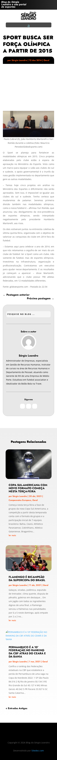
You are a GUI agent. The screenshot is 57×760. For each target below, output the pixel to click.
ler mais (12, 535)
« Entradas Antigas (16, 708)
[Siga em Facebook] (47, 5)
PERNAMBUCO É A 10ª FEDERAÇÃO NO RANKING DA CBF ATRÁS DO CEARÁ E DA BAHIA (27, 652)
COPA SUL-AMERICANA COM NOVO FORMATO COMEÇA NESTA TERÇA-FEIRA (28, 488)
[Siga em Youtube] (53, 5)
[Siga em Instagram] (41, 5)
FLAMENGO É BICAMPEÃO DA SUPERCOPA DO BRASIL (27, 578)
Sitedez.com (37, 750)
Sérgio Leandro (19, 60)
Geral (46, 60)
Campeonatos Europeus (20, 500)
